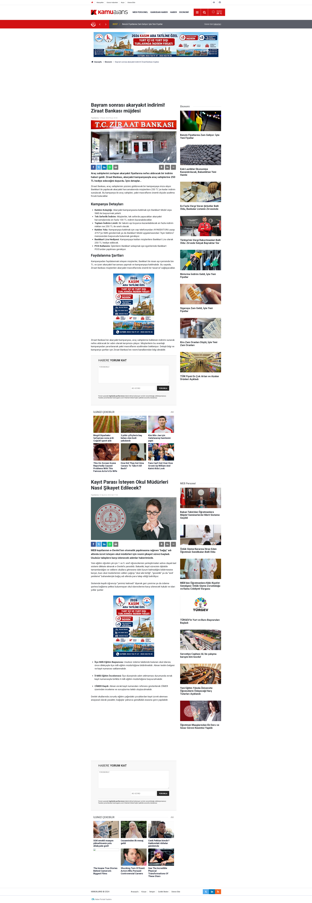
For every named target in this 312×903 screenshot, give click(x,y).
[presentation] (100, 24)
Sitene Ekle (131, 2)
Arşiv (122, 2)
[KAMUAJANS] (109, 12)
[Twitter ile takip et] (206, 891)
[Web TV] (214, 2)
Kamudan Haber (159, 12)
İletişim (152, 892)
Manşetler (100, 2)
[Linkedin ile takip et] (212, 891)
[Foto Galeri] (219, 2)
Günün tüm (212, 24)
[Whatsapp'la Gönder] (109, 167)
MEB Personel (140, 12)
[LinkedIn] (104, 167)
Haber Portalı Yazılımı (103, 899)
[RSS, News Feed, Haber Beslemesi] (218, 891)
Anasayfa (98, 62)
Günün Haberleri (112, 2)
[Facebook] (93, 167)
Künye (143, 892)
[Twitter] (98, 167)
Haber (173, 12)
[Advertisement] (156, 84)
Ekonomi (184, 12)
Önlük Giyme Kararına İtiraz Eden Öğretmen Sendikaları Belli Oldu (149, 24)
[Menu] (197, 12)
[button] (161, 167)
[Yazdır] (115, 167)
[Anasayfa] (92, 2)
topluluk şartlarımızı (117, 396)
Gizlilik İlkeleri (163, 892)
